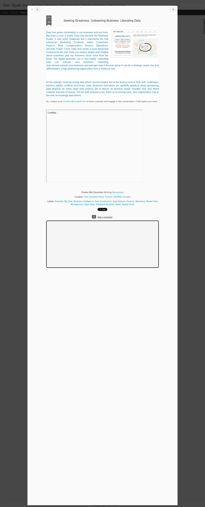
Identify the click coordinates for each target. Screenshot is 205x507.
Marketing (140, 201)
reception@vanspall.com (74, 101)
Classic (5, 12)
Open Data (89, 204)
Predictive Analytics (105, 204)
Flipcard (14, 12)
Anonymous (118, 192)
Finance (130, 201)
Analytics (59, 201)
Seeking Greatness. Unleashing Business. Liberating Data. (103, 20)
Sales (118, 204)
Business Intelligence (84, 201)
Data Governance (103, 201)
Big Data (68, 201)
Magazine (24, 12)
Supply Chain (128, 204)
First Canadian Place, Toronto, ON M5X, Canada (107, 196)
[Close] (173, 9)
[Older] (37, 9)
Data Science (119, 201)
